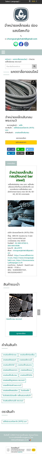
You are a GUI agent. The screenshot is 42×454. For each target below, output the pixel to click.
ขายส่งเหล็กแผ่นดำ (9, 360)
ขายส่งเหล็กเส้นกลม (22, 132)
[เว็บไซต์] (26, 44)
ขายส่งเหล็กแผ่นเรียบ (10, 390)
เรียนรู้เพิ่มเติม (20, 452)
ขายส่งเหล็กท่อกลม (10, 355)
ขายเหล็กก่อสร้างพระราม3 (12, 385)
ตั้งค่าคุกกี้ (28, 450)
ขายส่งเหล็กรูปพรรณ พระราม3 (13, 380)
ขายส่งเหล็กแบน (26, 370)
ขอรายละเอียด (21, 138)
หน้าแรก (8, 59)
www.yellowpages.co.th (19, 440)
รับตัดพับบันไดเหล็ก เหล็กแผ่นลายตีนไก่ (17, 395)
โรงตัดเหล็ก (25, 390)
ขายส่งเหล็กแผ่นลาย (25, 365)
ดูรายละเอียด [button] (21, 333)
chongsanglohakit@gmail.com (22, 38)
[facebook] (21, 44)
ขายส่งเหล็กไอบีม (26, 375)
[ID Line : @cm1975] (16, 44)
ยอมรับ (33, 450)
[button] (11, 149)
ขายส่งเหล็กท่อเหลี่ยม (27, 355)
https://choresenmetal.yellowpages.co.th (21, 261)
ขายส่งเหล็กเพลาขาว (10, 370)
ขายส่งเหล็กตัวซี (8, 365)
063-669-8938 (13, 245)
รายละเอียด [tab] (11, 163)
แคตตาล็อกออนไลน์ (20, 59)
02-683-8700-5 (21, 243)
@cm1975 (18, 248)
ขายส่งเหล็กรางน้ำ (25, 360)
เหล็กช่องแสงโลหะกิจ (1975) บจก (15, 421)
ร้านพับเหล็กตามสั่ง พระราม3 (13, 400)
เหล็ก (21, 125)
